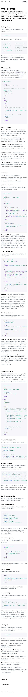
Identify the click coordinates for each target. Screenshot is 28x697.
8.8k (25, 1)
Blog (10, 1)
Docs (6, 1)
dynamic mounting (15, 158)
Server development (8, 618)
